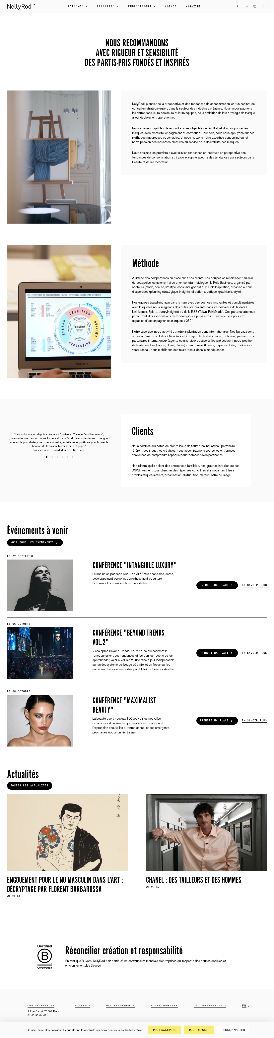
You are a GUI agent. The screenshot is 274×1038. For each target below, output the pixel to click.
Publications (139, 6)
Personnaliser (233, 1030)
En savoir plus (254, 585)
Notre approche (164, 1005)
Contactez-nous (40, 1005)
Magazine (193, 6)
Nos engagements (120, 1005)
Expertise (105, 6)
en (265, 8)
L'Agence (75, 6)
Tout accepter (164, 1030)
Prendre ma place (214, 585)
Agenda (171, 6)
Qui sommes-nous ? (210, 1005)
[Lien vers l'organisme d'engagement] (45, 970)
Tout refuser (199, 1030)
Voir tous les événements (32, 542)
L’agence (82, 1005)
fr (263, 6)
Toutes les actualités (29, 785)
